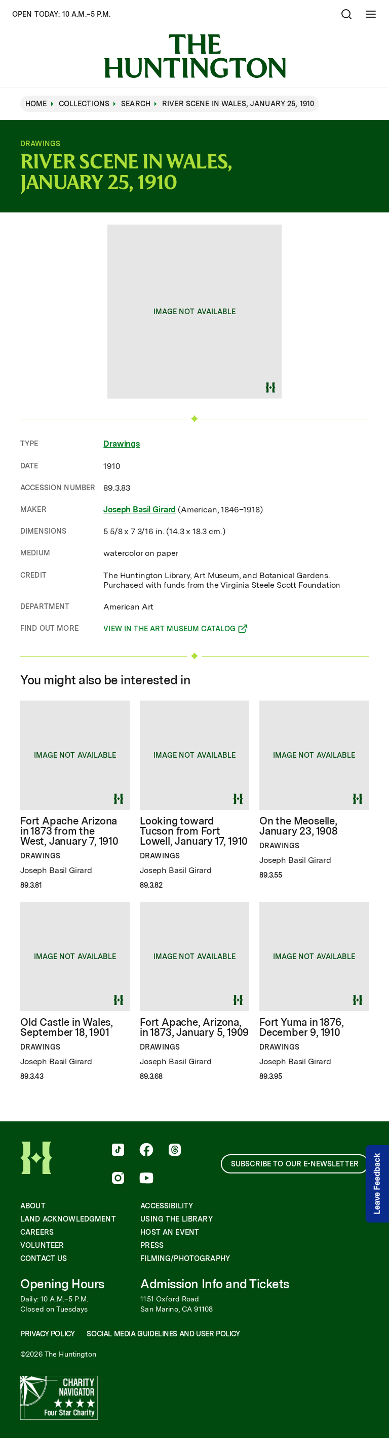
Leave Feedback (377, 1183)
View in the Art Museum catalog (169, 630)
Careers (37, 1232)
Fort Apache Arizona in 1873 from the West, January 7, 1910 (69, 831)
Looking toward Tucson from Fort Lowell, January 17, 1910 (194, 831)
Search (135, 103)
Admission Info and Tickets (214, 1284)
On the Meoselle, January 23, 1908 (298, 826)
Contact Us (43, 1258)
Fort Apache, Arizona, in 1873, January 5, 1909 (194, 1027)
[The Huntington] (194, 56)
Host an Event (169, 1232)
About (33, 1206)
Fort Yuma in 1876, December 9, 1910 (301, 1027)
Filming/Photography (185, 1258)
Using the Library (176, 1219)
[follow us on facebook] (146, 1151)
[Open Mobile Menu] (371, 14)
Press (152, 1245)
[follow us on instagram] (118, 1179)
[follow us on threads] (175, 1151)
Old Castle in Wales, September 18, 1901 (66, 1027)
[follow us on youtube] (146, 1179)
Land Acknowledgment (68, 1219)
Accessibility (166, 1206)
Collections (84, 103)
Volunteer (42, 1245)
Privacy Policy (47, 1334)
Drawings (121, 444)
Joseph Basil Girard (139, 509)
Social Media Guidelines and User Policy (163, 1334)
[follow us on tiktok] (118, 1151)
